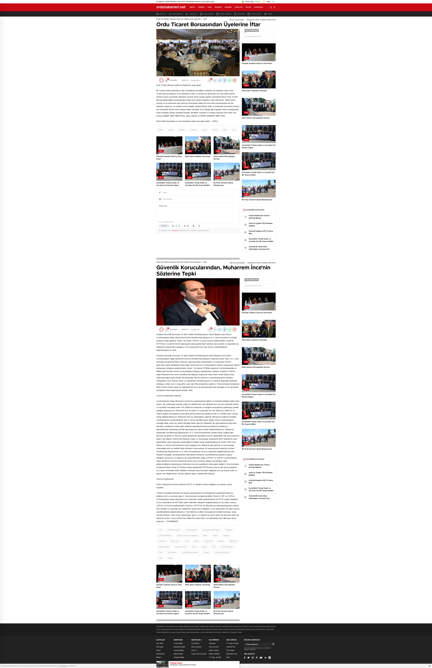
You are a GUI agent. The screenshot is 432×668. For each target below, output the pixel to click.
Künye (158, 650)
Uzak (160, 558)
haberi (171, 130)
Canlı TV (163, 14)
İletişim (158, 657)
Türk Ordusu (172, 552)
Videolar (239, 7)
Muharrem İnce (181, 547)
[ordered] (184, 225)
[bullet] (188, 225)
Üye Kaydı (159, 647)
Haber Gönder (214, 650)
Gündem (201, 7)
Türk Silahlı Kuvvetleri (190, 552)
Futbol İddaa (178, 643)
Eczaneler (241, 14)
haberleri (194, 130)
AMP (228, 657)
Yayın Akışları (208, 14)
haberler (182, 130)
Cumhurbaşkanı (191, 530)
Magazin (228, 7)
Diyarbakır (228, 530)
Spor (210, 7)
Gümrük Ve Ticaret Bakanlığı (187, 535)
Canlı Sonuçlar (256, 14)
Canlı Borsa (193, 14)
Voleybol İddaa (179, 657)
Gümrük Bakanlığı (165, 535)
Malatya (221, 541)
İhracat (215, 130)
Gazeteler (258, 7)
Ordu (205, 19)
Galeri (248, 7)
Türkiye (206, 552)
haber (161, 130)
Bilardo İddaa (178, 654)
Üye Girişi (159, 643)
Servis (192, 7)
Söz (234, 130)
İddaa (270, 14)
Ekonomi (218, 7)
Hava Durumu (178, 14)
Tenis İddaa (230, 650)
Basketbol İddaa (179, 647)
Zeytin (170, 558)
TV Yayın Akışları (215, 657)
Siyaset (204, 547)
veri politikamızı (62, 666)
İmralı (187, 541)
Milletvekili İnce (164, 547)
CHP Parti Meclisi (174, 530)
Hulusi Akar (175, 541)
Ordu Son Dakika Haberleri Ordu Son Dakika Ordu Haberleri (178, 19)
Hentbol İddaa (178, 650)
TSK (160, 552)
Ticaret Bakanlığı (227, 547)
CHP (160, 530)
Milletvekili (233, 541)
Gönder (164, 226)
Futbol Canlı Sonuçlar (198, 654)
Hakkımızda (160, 654)
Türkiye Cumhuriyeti (222, 552)
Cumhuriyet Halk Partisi (211, 530)
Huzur (205, 130)
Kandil (196, 541)
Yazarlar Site (230, 647)
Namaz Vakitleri (225, 14)
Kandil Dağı (208, 541)
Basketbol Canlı (231, 654)
